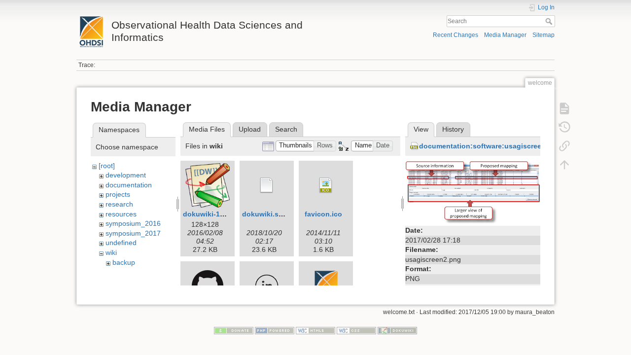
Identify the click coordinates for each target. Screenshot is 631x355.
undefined (121, 243)
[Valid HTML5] (315, 330)
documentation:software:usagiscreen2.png (492, 146)
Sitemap (543, 35)
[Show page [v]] (564, 108)
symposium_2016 (133, 223)
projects (117, 194)
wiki (111, 252)
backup (123, 262)
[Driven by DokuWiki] (397, 330)
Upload (250, 129)
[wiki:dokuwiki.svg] (266, 185)
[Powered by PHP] (274, 330)
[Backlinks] (564, 146)
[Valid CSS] (356, 330)
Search (550, 21)
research (119, 204)
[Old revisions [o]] (564, 127)
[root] (107, 166)
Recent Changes (455, 35)
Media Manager (505, 35)
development (125, 175)
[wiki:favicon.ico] (326, 185)
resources (121, 214)
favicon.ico (323, 214)
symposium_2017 (133, 233)
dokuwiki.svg (264, 214)
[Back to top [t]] (564, 164)
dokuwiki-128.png (213, 214)
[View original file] (472, 191)
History (453, 129)
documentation (128, 185)
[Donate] (233, 330)
